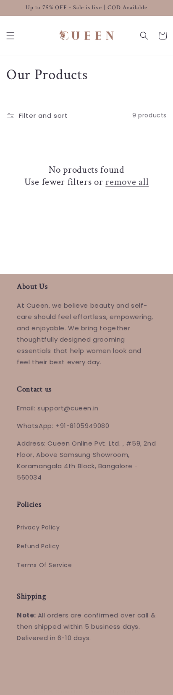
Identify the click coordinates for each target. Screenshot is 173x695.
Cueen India (71, 691)
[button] (10, 35)
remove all (127, 182)
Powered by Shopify (114, 691)
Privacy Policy (38, 527)
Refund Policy (38, 546)
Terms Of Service (44, 565)
